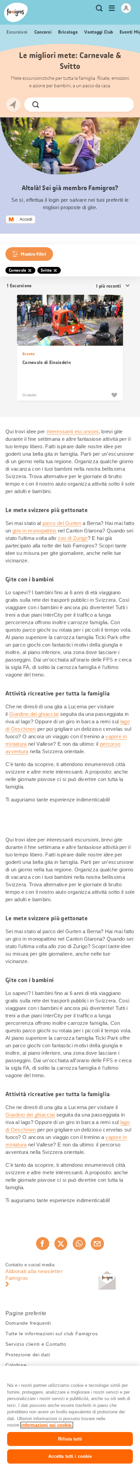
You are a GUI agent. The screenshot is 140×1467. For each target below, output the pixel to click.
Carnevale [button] (18, 270)
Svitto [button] (46, 270)
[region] (70, 1416)
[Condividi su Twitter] (60, 1243)
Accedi (26, 219)
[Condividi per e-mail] (97, 1243)
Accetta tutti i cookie (70, 1456)
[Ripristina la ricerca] (123, 104)
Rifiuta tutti (70, 1439)
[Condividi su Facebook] (42, 1243)
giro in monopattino (34, 530)
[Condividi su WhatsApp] (79, 1243)
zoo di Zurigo (73, 538)
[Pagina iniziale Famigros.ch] (16, 12)
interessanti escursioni (73, 431)
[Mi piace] (114, 395)
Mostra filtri (33, 254)
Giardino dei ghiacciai (34, 714)
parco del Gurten (61, 523)
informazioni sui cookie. (46, 1425)
